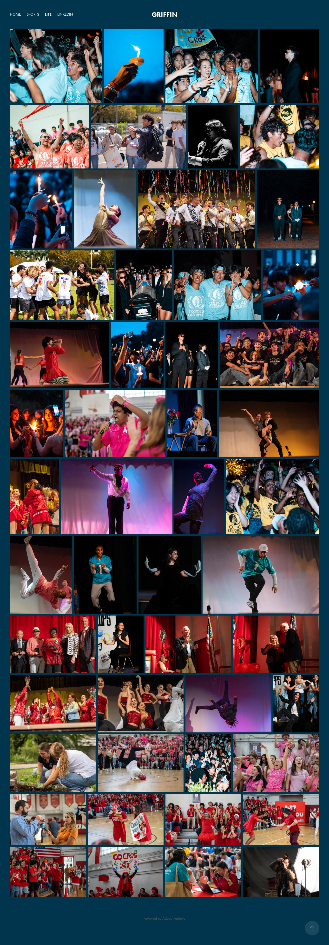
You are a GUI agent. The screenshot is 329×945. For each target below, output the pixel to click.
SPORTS (33, 14)
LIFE (48, 14)
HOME (15, 14)
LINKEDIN (65, 14)
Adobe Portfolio (173, 918)
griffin (164, 14)
